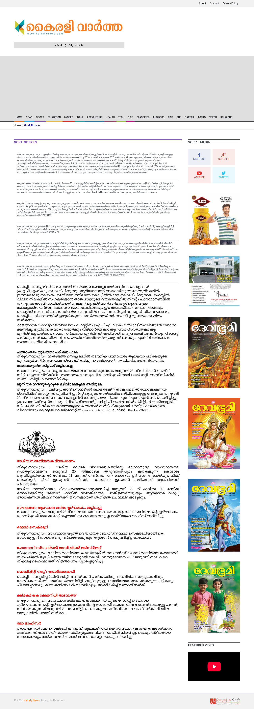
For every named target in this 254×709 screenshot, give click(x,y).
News (29, 117)
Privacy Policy (230, 3)
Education (54, 117)
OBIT (130, 117)
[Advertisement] (127, 83)
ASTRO (202, 117)
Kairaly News (32, 700)
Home (19, 117)
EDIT (170, 117)
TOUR (80, 117)
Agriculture (94, 117)
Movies (68, 117)
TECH (121, 117)
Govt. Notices (32, 125)
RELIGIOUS (226, 117)
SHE (179, 117)
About (202, 3)
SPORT (40, 117)
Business (159, 117)
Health (110, 117)
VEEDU (213, 117)
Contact (214, 3)
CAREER (189, 117)
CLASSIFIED (143, 117)
